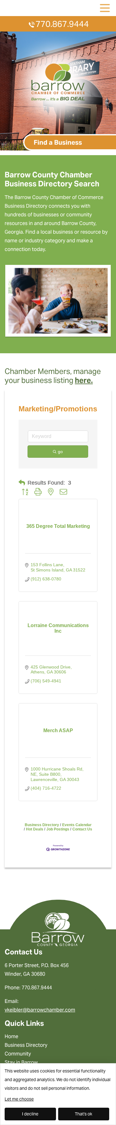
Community (18, 1054)
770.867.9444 (62, 24)
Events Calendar (77, 825)
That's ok (83, 1114)
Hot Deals (34, 829)
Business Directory (42, 825)
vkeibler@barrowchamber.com (40, 1010)
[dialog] (58, 1094)
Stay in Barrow (21, 1062)
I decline (30, 1114)
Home (11, 1036)
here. (84, 380)
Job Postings (57, 829)
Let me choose (19, 1099)
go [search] (60, 451)
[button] (22, 483)
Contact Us (82, 829)
